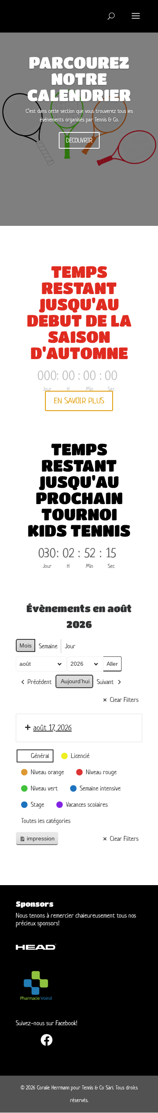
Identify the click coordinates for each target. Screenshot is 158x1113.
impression (37, 840)
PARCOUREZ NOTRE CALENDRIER (79, 78)
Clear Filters (124, 699)
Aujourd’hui (75, 681)
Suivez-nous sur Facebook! (46, 1023)
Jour (70, 646)
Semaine (48, 646)
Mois (25, 645)
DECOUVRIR (79, 140)
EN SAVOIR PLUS (79, 401)
